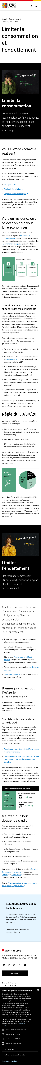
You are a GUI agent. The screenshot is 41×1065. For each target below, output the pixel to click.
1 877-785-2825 (32, 958)
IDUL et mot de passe (9, 985)
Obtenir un (11, 674)
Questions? (14, 973)
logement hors (11, 244)
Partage (9, 184)
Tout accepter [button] (9, 1049)
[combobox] (38, 990)
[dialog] (20, 1026)
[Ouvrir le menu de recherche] (31, 6)
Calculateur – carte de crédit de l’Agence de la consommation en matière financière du (21, 759)
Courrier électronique (9, 983)
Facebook (12, 189)
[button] (10, 1061)
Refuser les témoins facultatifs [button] (14, 1055)
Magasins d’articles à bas (15, 193)
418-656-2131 (13, 958)
